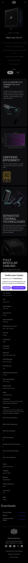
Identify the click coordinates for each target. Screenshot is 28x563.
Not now (6, 288)
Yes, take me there (18, 288)
